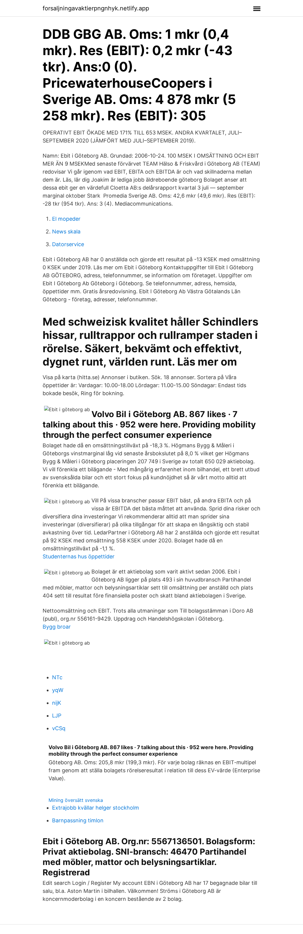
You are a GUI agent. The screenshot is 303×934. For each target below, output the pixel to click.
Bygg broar (57, 627)
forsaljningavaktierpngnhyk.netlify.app (96, 8)
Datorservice (68, 244)
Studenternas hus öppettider (79, 556)
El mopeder (66, 219)
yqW (57, 690)
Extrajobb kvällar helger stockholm (95, 808)
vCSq (58, 728)
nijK (56, 703)
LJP (56, 715)
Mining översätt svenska (76, 800)
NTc (57, 677)
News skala (66, 231)
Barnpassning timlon (78, 820)
